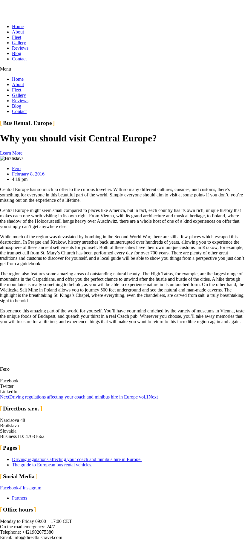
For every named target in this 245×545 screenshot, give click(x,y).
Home (18, 26)
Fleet (16, 37)
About (18, 31)
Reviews (20, 48)
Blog (16, 53)
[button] (122, 69)
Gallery (19, 42)
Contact (19, 58)
